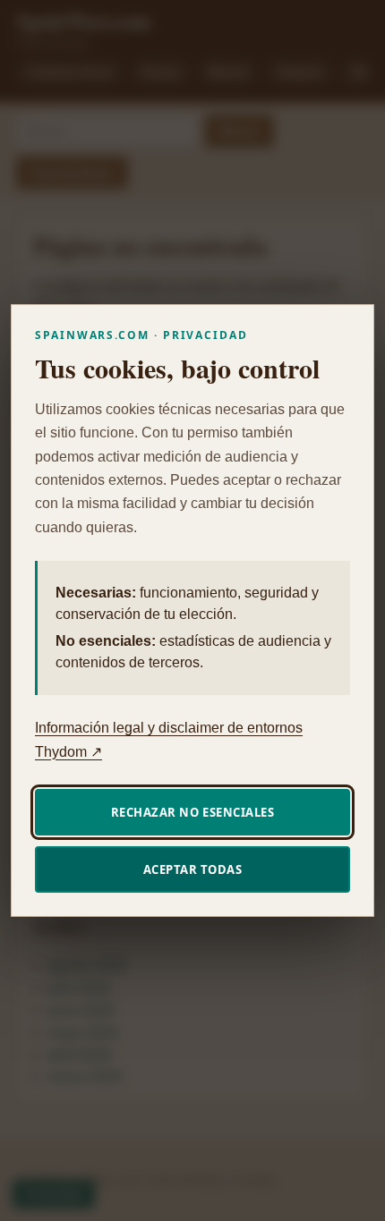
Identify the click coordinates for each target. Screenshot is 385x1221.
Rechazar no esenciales (192, 812)
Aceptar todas (193, 869)
